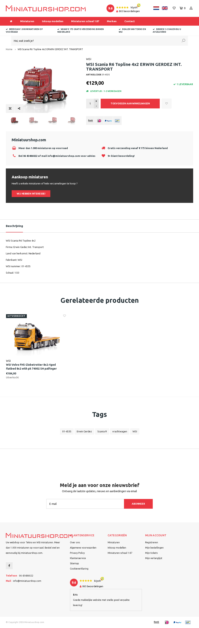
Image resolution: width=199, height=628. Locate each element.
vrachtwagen (119, 431)
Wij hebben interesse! (31, 193)
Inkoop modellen (52, 21)
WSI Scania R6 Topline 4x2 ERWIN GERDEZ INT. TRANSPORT (50, 49)
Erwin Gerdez (84, 431)
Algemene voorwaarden (83, 547)
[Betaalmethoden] (90, 120)
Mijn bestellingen (154, 547)
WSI (88, 59)
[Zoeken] (183, 41)
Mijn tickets (151, 553)
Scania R (102, 431)
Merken (112, 21)
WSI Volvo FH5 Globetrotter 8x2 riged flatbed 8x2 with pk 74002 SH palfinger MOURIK (31, 367)
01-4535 (66, 431)
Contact (129, 21)
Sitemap (74, 563)
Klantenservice (78, 558)
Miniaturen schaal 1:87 (85, 21)
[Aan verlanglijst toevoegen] (166, 103)
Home (9, 49)
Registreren (151, 542)
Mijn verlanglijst (153, 558)
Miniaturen (27, 21)
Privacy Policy (77, 553)
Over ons (75, 542)
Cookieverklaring (79, 568)
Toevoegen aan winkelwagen (130, 103)
